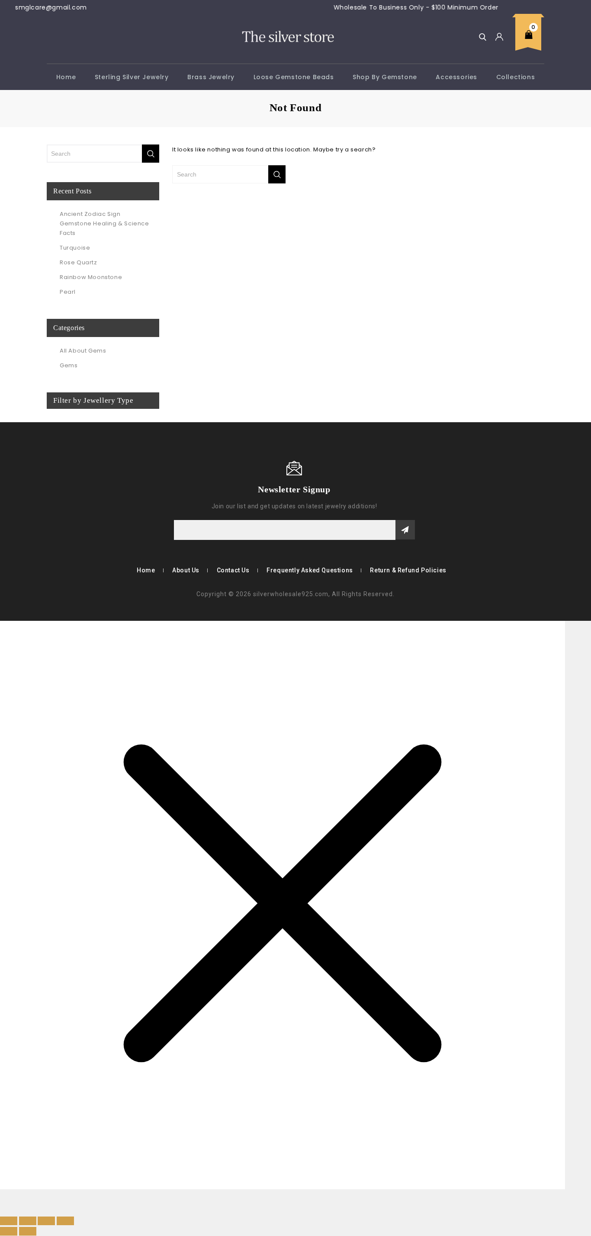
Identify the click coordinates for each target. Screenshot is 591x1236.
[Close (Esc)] (65, 1221)
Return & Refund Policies (408, 570)
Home (66, 77)
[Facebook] (52, 489)
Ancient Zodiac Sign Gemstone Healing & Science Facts (104, 223)
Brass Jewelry (210, 77)
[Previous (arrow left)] (8, 1231)
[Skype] (65, 489)
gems (68, 365)
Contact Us (233, 570)
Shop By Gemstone (385, 77)
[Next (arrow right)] (27, 1231)
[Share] (46, 1221)
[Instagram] (78, 489)
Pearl (68, 292)
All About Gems (83, 351)
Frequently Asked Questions (310, 570)
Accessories (456, 77)
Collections (515, 77)
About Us (185, 570)
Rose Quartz (78, 262)
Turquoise (75, 248)
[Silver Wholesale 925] (287, 36)
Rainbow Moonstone (91, 277)
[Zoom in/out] (8, 1221)
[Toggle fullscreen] (27, 1221)
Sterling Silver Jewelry (132, 77)
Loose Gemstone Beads (294, 77)
